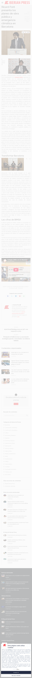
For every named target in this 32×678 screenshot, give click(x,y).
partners (10, 649)
